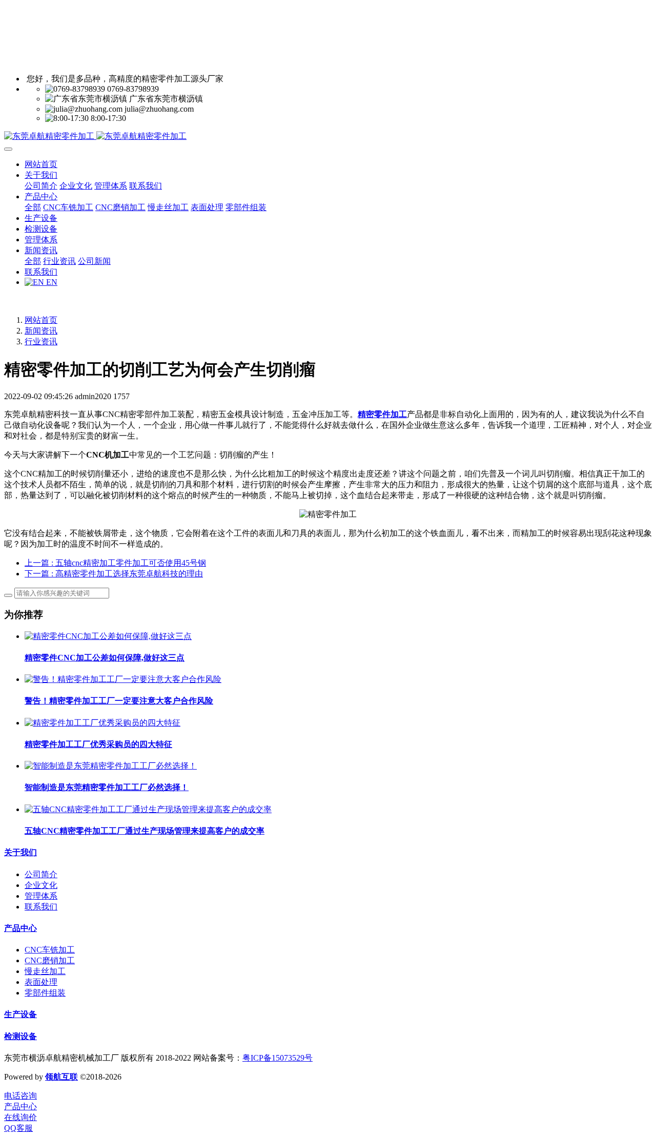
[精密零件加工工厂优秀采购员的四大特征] (102, 722)
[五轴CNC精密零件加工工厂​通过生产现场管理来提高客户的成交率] (148, 809)
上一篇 (115, 562)
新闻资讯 (41, 330)
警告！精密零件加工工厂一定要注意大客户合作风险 (119, 700)
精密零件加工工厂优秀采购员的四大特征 (98, 744)
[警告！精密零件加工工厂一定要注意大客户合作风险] (123, 679)
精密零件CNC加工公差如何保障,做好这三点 (104, 657)
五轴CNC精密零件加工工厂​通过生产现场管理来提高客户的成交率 (144, 830)
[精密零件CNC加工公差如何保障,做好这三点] (108, 636)
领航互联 (61, 1076)
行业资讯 (41, 341)
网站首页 (41, 164)
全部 (33, 207)
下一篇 (114, 573)
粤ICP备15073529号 (277, 1057)
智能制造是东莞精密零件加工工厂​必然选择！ (107, 787)
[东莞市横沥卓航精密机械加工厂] (328, 136)
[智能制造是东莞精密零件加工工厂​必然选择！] (111, 765)
